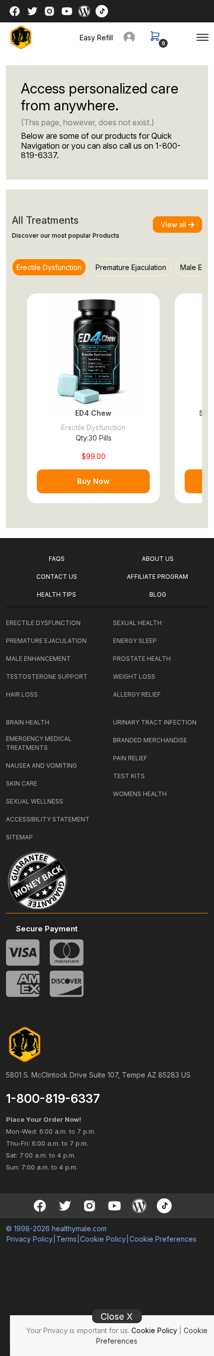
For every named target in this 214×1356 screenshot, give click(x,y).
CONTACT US (56, 576)
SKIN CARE (21, 783)
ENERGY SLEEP (135, 640)
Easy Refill (96, 37)
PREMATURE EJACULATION (46, 640)
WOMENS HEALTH (140, 794)
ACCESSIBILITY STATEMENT (48, 819)
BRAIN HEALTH (27, 722)
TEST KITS (129, 776)
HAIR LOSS (22, 694)
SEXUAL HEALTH (137, 623)
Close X (117, 1316)
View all (174, 224)
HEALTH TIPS (56, 594)
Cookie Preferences (163, 1239)
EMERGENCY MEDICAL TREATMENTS (39, 743)
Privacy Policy (29, 1239)
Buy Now (93, 481)
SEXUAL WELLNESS (34, 801)
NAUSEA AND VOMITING (41, 765)
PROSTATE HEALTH (142, 658)
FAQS (57, 558)
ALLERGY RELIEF (137, 694)
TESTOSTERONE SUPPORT (47, 676)
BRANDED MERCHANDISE (150, 740)
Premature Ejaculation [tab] (131, 267)
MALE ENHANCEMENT (38, 658)
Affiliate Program (157, 576)
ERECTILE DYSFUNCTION (43, 623)
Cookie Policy (154, 1330)
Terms (66, 1239)
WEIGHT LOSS (134, 676)
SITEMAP (19, 837)
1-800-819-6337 (53, 1098)
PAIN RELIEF (130, 758)
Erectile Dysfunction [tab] (49, 267)
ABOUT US (158, 558)
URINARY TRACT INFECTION (155, 722)
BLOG (157, 594)
